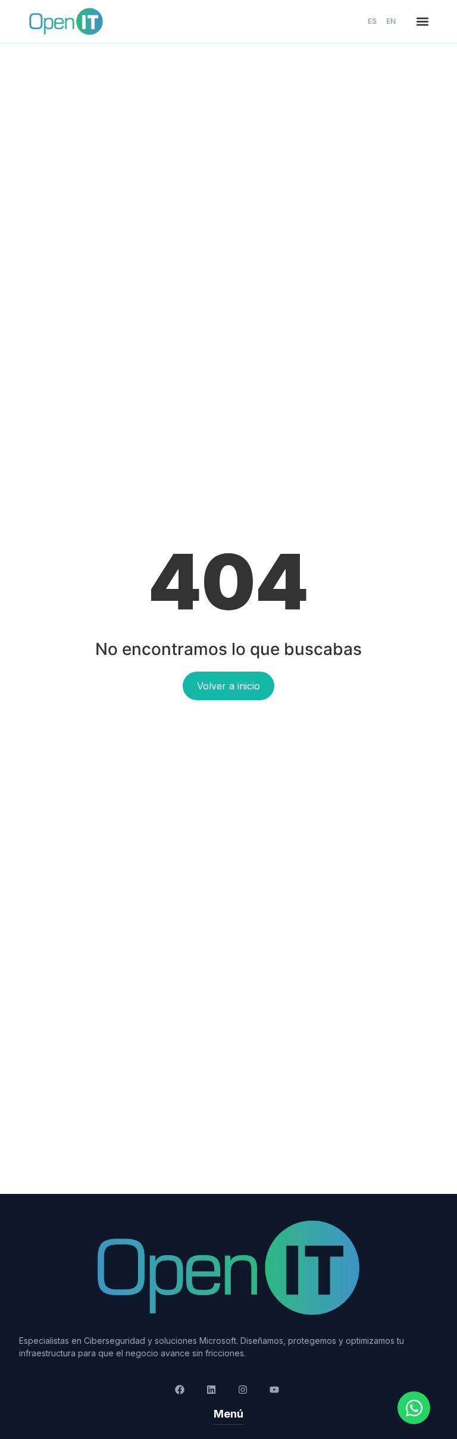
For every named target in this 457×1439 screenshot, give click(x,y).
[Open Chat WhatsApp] (413, 1407)
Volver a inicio (228, 686)
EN (391, 21)
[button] (422, 21)
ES (372, 21)
